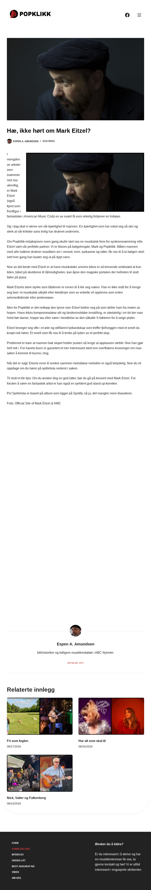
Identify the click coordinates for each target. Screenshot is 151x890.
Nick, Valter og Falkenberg (26, 798)
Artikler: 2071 (75, 663)
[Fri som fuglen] (40, 716)
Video (15, 872)
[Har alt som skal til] (111, 716)
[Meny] (139, 15)
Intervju (18, 854)
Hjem (15, 843)
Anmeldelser (21, 849)
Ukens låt (18, 860)
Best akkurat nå (23, 866)
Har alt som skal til (92, 741)
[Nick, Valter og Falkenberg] (40, 773)
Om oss (16, 878)
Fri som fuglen (17, 741)
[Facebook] (127, 15)
